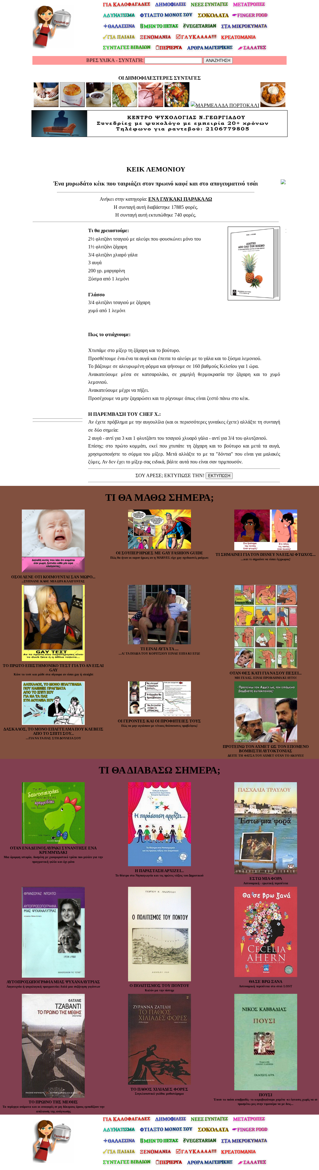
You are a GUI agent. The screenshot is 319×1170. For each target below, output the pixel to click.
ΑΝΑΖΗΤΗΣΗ (218, 60)
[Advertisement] (155, 149)
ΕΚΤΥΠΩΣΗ (219, 475)
